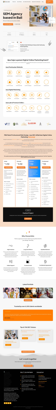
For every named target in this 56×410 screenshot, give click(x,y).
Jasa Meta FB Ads (24, 98)
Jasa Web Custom (46, 85)
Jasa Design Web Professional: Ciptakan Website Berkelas (27, 335)
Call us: (39, 385)
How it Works (19, 1)
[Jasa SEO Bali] (9, 95)
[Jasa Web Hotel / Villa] (37, 72)
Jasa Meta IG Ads (31, 98)
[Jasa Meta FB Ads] (24, 95)
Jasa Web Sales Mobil (19, 85)
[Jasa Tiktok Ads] (39, 95)
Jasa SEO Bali (9, 98)
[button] (49, 1)
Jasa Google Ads (16, 98)
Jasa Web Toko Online (10, 85)
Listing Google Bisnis (32, 111)
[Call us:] (37, 385)
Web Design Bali (24, 145)
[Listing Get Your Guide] (24, 108)
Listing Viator (16, 111)
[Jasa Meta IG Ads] (31, 95)
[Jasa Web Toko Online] (9, 82)
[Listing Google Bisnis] (31, 108)
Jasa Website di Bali (26, 143)
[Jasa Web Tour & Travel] (19, 72)
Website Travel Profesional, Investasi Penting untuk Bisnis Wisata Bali (44, 335)
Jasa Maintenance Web (37, 85)
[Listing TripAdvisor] (9, 108)
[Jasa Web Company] (9, 72)
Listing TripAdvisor (9, 111)
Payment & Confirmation (36, 1)
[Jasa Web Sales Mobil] (19, 82)
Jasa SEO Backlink (47, 98)
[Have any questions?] (37, 381)
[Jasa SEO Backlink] (47, 95)
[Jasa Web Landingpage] (28, 82)
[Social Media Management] (39, 108)
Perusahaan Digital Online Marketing (36, 143)
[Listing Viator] (16, 108)
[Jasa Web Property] (46, 72)
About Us (14, 1)
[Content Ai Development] (47, 108)
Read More (8, 344)
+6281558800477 (41, 386)
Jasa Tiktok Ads (39, 98)
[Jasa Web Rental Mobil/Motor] (28, 72)
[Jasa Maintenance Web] (37, 82)
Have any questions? (42, 381)
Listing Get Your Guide (24, 111)
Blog (42, 1)
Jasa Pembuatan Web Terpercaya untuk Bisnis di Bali (10, 342)
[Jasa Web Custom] (46, 82)
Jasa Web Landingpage (28, 85)
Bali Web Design (14, 139)
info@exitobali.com (41, 382)
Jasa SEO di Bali (21, 139)
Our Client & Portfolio (27, 1)
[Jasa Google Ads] (16, 95)
